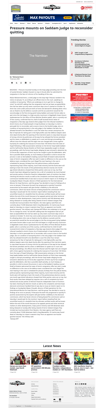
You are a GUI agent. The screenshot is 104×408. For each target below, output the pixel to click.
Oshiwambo (80, 23)
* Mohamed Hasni (18, 77)
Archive (33, 384)
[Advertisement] (38, 325)
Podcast (33, 393)
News (16, 23)
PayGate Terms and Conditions (38, 399)
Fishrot (28, 23)
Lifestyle (47, 23)
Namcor (34, 23)
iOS (60, 401)
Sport (65, 23)
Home (11, 23)
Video (32, 395)
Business (22, 23)
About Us (55, 386)
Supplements (72, 23)
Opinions (40, 23)
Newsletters (56, 392)
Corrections (56, 393)
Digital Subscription (88, 1)
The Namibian (28, 406)
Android (55, 401)
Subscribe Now (79, 1)
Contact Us (55, 388)
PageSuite (18, 406)
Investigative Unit (56, 23)
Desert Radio (34, 391)
